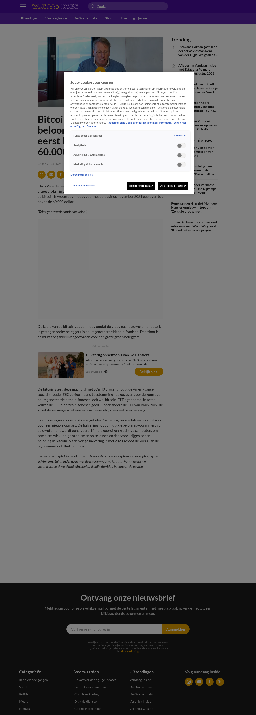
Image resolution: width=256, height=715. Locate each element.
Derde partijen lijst (81, 174)
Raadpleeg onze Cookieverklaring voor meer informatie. (140, 122)
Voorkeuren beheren (84, 185)
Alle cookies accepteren (173, 185)
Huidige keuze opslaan (141, 185)
